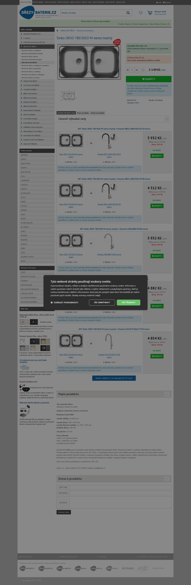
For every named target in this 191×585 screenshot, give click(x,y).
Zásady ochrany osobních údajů (86, 295)
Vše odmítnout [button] (102, 302)
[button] (64, 302)
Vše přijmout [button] (128, 302)
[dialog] (95, 292)
